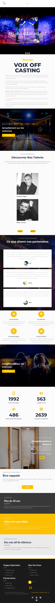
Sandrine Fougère (22, 196)
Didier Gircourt (18, 91)
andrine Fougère (10, 91)
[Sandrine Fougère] (27, 184)
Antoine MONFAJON (24, 593)
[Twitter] (36, 597)
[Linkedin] (40, 597)
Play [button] (21, 231)
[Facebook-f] (32, 597)
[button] (27, 4)
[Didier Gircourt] (27, 210)
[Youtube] (36, 600)
